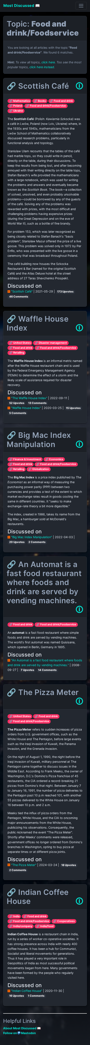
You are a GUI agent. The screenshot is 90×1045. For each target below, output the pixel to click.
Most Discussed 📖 (21, 5)
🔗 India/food (45, 926)
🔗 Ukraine (16, 110)
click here (48, 62)
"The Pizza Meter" (23, 865)
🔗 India (14, 916)
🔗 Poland (15, 105)
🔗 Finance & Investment (25, 459)
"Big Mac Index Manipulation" (31, 537)
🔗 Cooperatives (64, 921)
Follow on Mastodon (19, 1033)
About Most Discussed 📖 (22, 1028)
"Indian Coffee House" (26, 991)
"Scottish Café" (21, 291)
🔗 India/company (20, 926)
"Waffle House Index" (26, 408)
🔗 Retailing (16, 352)
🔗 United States (20, 342)
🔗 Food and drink (61, 100)
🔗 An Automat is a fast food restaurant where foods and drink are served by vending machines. (44, 582)
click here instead (42, 67)
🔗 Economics (54, 459)
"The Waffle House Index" (29, 398)
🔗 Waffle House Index (37, 323)
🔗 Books (40, 100)
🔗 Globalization (38, 469)
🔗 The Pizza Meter (43, 692)
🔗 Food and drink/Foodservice (46, 105)
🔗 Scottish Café (38, 86)
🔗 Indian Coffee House (38, 897)
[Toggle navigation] (81, 6)
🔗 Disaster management (51, 342)
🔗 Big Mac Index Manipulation (39, 440)
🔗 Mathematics (19, 100)
